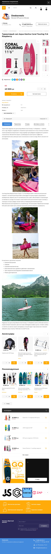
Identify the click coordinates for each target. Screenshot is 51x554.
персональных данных (30, 530)
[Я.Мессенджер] (13, 80)
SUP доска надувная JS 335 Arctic (30, 438)
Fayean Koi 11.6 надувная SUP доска (31, 417)
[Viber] (22, 80)
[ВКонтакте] (15, 80)
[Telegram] (19, 80)
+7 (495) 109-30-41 (27, 24)
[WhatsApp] (24, 80)
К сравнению (38, 41)
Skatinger (20, 392)
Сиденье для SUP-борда (8, 353)
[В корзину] (46, 417)
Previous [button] (44, 75)
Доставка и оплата (39, 124)
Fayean (35, 392)
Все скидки (25, 454)
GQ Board (4, 392)
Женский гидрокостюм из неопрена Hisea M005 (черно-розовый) (25, 354)
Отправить (44, 525)
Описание (7, 124)
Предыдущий (9, 118)
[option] (21, 58)
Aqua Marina (5, 102)
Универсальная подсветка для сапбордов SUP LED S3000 (40, 354)
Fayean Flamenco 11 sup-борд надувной (32, 448)
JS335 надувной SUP (27, 427)
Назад (7, 403)
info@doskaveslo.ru (41, 548)
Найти (30, 8)
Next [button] (47, 75)
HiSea (19, 358)
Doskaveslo (17, 15)
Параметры (17, 124)
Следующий (42, 118)
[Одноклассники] (17, 80)
